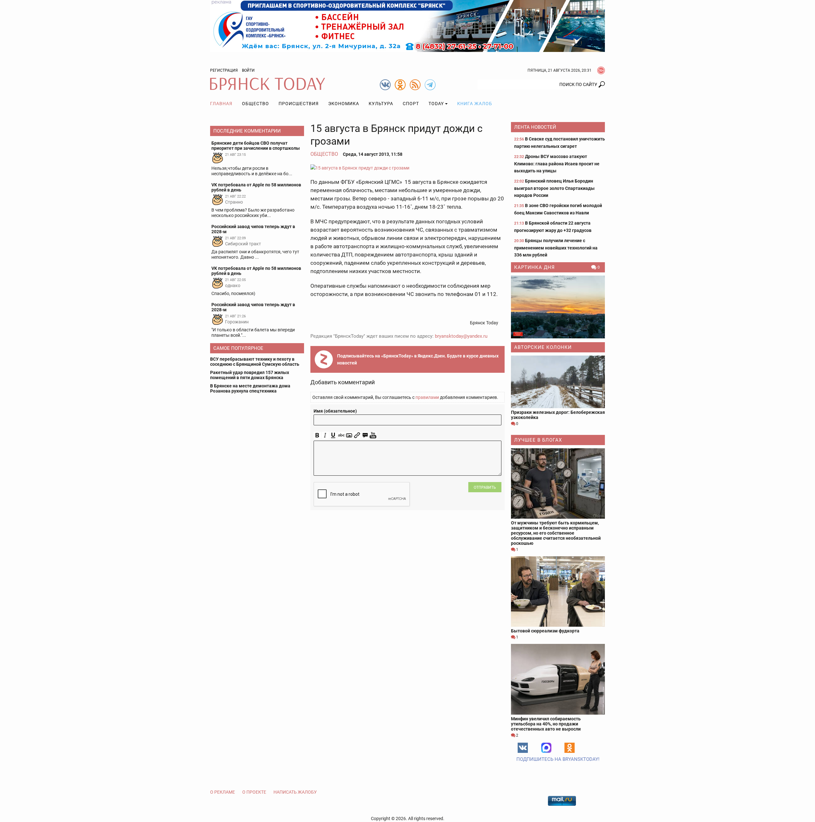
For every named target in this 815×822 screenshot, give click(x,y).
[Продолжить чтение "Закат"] (558, 307)
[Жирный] (317, 435)
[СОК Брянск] (407, 25)
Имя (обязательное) (335, 411)
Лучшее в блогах (538, 440)
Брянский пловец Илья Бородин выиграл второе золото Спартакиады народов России (554, 188)
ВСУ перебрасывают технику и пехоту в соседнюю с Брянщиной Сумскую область (254, 362)
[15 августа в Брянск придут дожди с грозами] (407, 167)
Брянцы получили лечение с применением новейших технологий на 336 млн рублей (556, 247)
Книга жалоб (474, 103)
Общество (255, 103)
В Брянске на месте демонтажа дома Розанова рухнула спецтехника (250, 388)
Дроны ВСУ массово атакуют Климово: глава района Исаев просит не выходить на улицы (556, 163)
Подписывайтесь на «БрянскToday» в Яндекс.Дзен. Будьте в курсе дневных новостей (418, 359)
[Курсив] (325, 435)
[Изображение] (349, 435)
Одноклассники (569, 748)
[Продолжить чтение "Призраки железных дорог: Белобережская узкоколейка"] (558, 382)
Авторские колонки (543, 347)
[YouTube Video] (373, 435)
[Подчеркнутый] (333, 435)
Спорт (411, 103)
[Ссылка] (357, 435)
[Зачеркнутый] (341, 435)
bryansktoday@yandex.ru (461, 336)
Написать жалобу (295, 792)
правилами (427, 397)
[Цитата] (365, 435)
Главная (221, 103)
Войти (248, 70)
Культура (381, 103)
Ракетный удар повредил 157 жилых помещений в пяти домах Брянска (249, 375)
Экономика (343, 103)
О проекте (254, 792)
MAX (546, 748)
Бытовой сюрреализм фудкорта (545, 630)
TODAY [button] (436, 103)
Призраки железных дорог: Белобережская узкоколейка (558, 415)
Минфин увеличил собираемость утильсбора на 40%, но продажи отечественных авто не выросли (546, 724)
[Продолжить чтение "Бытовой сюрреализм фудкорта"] (558, 591)
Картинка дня (534, 267)
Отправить (485, 487)
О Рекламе (222, 792)
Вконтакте (523, 748)
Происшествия (299, 103)
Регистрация (224, 70)
